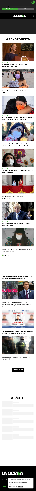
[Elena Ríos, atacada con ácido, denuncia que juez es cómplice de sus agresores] (18, 264)
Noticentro (5, 62)
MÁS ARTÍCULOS (18, 370)
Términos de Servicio (7, 486)
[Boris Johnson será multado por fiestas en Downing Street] (18, 211)
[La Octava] (19, 16)
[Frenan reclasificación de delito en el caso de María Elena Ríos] (18, 158)
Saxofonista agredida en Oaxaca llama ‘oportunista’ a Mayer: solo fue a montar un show (16, 305)
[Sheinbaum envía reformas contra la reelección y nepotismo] (18, 52)
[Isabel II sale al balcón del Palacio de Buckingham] (18, 184)
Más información (13, 486)
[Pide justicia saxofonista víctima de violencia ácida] (18, 78)
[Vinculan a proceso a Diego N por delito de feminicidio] (18, 345)
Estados (4, 274)
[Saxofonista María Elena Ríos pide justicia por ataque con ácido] (18, 237)
